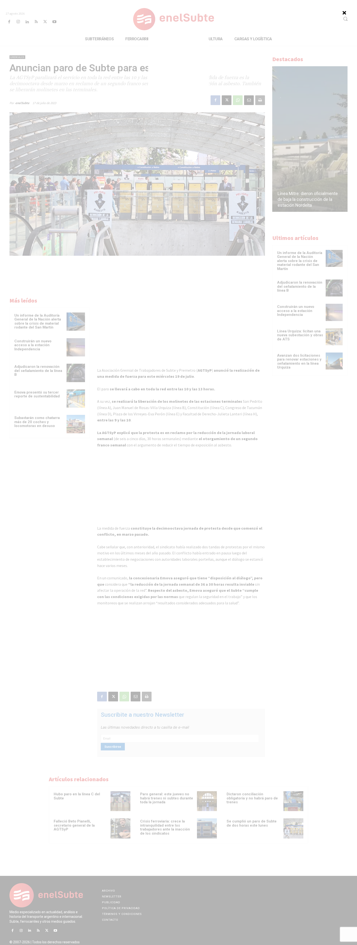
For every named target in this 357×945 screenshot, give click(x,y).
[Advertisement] (178, 67)
